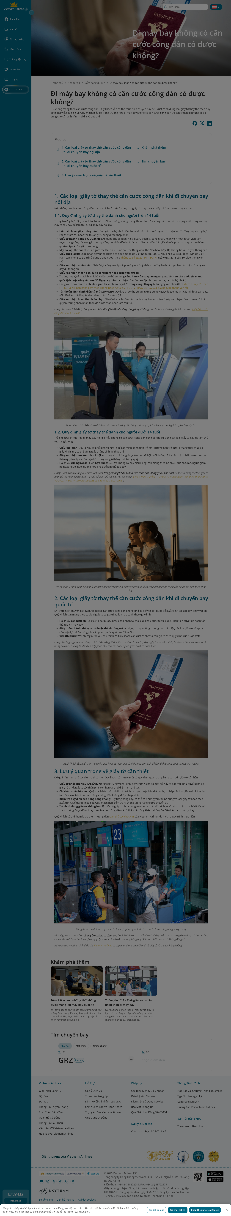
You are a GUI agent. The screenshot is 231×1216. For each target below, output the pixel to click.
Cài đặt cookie (156, 1209)
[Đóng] (227, 1210)
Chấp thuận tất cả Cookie (205, 1209)
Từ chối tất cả (177, 1209)
